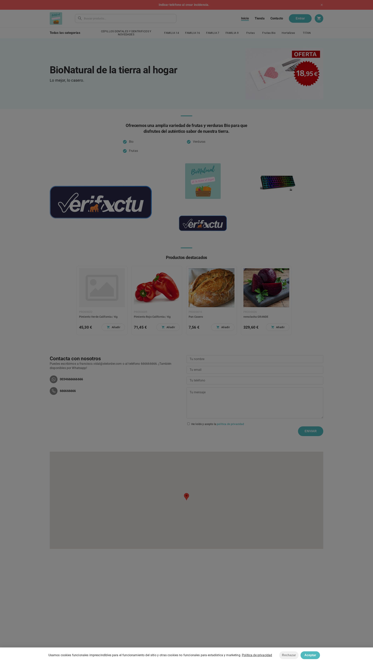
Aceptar (310, 655)
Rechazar (289, 655)
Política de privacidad (257, 655)
